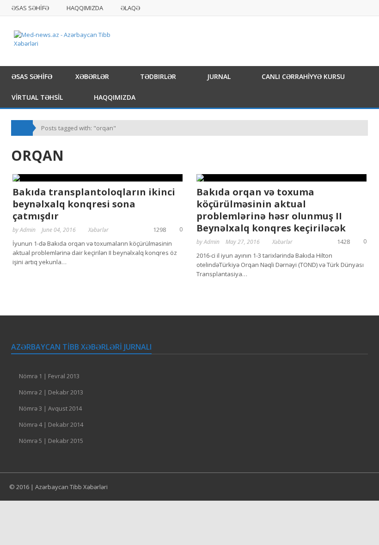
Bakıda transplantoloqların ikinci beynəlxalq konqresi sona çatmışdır (93, 204)
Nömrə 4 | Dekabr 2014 (51, 424)
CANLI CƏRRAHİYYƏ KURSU (303, 76)
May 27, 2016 (243, 242)
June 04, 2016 (59, 230)
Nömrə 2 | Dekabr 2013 (51, 392)
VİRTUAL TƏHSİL (37, 97)
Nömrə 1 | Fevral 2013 (49, 376)
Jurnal (219, 76)
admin (28, 230)
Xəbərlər (92, 76)
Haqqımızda (85, 8)
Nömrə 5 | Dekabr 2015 (51, 440)
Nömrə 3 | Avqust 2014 (50, 408)
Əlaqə (130, 8)
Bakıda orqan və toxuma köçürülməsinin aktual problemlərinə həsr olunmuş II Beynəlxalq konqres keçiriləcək (271, 210)
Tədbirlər (158, 76)
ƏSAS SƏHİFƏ (30, 8)
